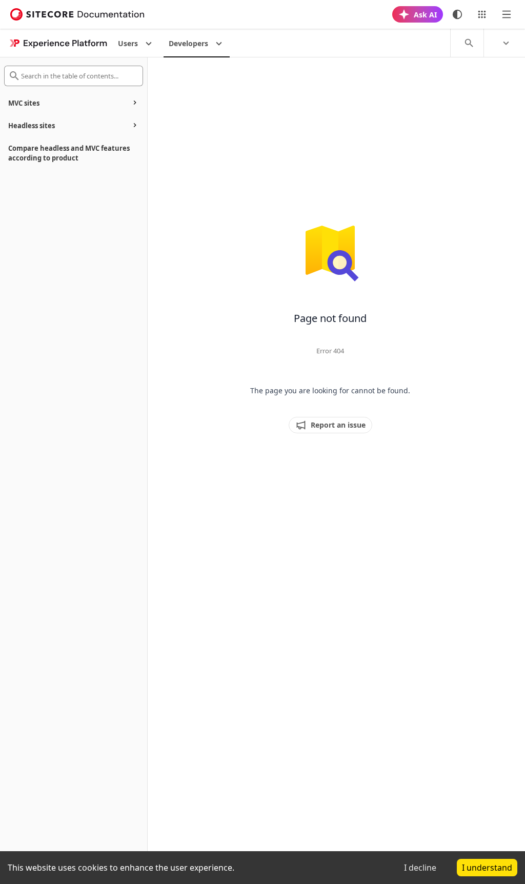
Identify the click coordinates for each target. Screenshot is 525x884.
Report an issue (338, 425)
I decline (420, 867)
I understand (487, 867)
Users (128, 43)
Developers (188, 43)
